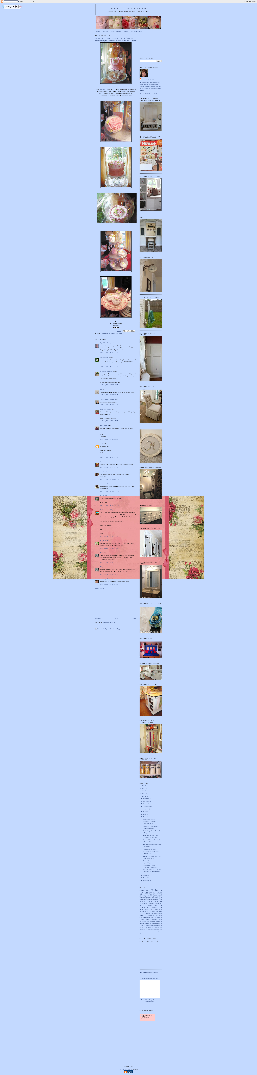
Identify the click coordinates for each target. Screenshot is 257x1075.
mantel (149, 929)
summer (154, 907)
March (145, 878)
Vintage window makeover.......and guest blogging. (152, 862)
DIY (146, 892)
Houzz (142, 1000)
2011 (143, 793)
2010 (143, 796)
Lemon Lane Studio (105, 484)
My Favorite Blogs (136, 31)
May (144, 817)
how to (158, 890)
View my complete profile (148, 93)
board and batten (154, 921)
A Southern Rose (104, 425)
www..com (147, 1013)
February (145, 880)
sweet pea (142, 931)
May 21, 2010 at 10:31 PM (109, 395)
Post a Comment (99, 588)
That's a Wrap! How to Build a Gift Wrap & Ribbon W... (152, 832)
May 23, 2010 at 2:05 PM (109, 584)
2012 (143, 791)
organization (155, 923)
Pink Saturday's (103, 89)
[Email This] (126, 331)
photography (156, 929)
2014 (143, 786)
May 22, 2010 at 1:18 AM (109, 457)
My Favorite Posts (116, 31)
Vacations (157, 927)
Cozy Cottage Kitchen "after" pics (150, 978)
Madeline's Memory (105, 472)
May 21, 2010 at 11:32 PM (109, 421)
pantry (148, 931)
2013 (143, 788)
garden (150, 915)
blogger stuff (106, 333)
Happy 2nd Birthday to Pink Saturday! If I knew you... (150, 836)
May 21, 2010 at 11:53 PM (109, 439)
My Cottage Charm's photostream (146, 1018)
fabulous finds (153, 899)
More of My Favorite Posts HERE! (149, 972)
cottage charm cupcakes (152, 925)
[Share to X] (130, 331)
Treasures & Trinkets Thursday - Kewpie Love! (151, 853)
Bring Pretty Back (105, 541)
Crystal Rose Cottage (105, 343)
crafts (156, 897)
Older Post (134, 618)
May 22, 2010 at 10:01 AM (109, 479)
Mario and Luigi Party (157, 931)
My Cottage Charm (128, 8)
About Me (105, 31)
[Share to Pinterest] (134, 331)
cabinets (151, 903)
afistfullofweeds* (104, 357)
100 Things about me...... (149, 849)
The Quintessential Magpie (107, 510)
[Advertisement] (110, 603)
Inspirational (143, 921)
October (145, 804)
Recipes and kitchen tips (147, 911)
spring (149, 927)
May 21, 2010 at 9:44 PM (109, 366)
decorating (144, 890)
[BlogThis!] (128, 331)
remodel (142, 903)
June (144, 814)
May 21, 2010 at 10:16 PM (109, 385)
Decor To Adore (104, 496)
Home (98, 31)
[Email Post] (123, 331)
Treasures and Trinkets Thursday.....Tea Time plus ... (151, 866)
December (146, 798)
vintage (142, 915)
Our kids (147, 923)
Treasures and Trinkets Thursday (151, 896)
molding (156, 913)
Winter (141, 925)
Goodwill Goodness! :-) (149, 819)
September (146, 806)
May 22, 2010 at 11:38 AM (109, 505)
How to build (157, 893)
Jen (101, 389)
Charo (101, 444)
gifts (157, 915)
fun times (143, 899)
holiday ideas (144, 909)
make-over (146, 895)
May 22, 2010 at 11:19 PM (109, 562)
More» (152, 1001)
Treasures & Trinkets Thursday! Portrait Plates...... (151, 841)
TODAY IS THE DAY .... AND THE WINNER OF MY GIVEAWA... (152, 871)
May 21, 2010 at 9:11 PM (109, 352)
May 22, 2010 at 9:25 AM (109, 467)
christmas (142, 917)
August (145, 809)
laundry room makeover (148, 919)
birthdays (150, 917)
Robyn (102, 553)
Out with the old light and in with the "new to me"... (152, 857)
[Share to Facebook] (132, 331)
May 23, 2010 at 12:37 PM (109, 574)
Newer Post (98, 618)
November (146, 801)
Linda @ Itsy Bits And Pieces (108, 399)
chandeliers (142, 929)
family (142, 901)
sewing (141, 927)
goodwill (155, 909)
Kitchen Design (149, 1000)
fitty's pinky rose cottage (106, 371)
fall (158, 917)
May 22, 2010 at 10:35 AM (109, 491)
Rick (101, 462)
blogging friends (117, 333)
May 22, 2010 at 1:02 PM (109, 536)
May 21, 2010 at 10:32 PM (109, 404)
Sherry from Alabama (105, 409)
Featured (126, 31)
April (144, 875)
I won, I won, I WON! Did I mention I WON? (150, 823)
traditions (142, 907)
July (144, 811)
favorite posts (152, 905)
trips (141, 923)
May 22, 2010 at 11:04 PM (109, 548)
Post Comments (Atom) (109, 622)
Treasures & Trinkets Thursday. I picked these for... (151, 827)
